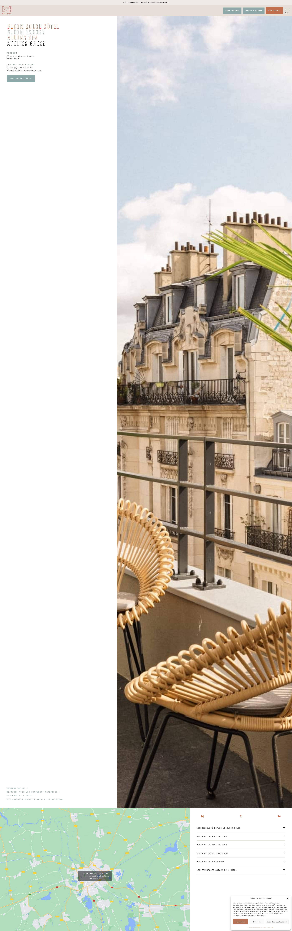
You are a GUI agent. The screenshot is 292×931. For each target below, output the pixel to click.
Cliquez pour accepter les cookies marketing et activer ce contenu (95, 876)
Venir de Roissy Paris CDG (212, 853)
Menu (287, 13)
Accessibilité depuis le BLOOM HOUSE (219, 828)
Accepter (241, 922)
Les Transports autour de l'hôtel (217, 870)
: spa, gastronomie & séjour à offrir (146, 2)
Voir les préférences (277, 922)
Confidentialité (254, 927)
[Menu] (287, 10)
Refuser (257, 922)
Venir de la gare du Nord (212, 844)
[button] (287, 898)
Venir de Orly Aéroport (210, 861)
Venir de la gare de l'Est (212, 836)
